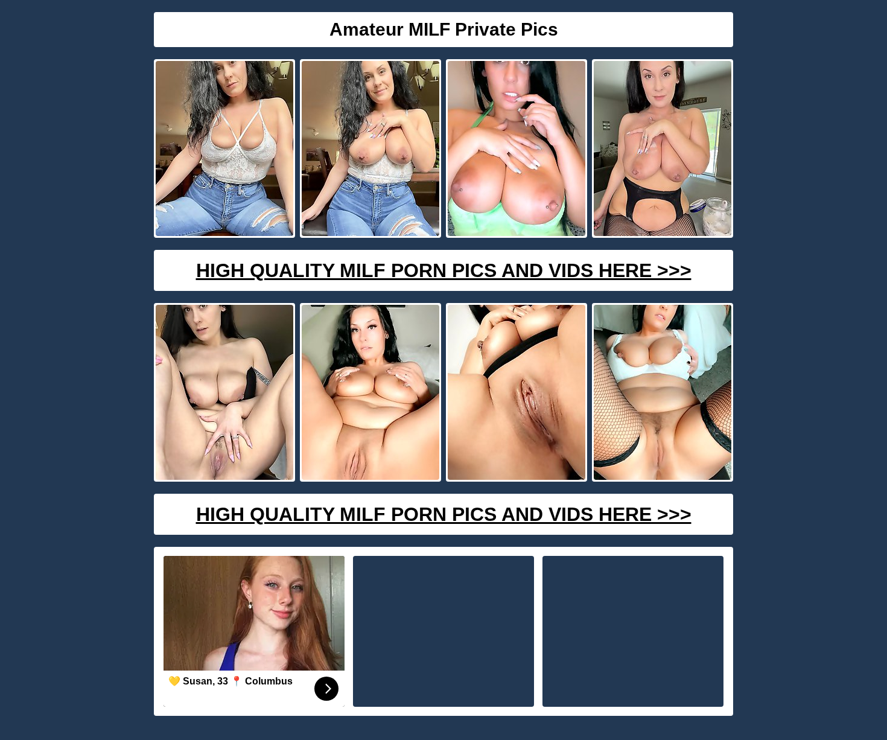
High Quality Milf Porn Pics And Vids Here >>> (443, 270)
